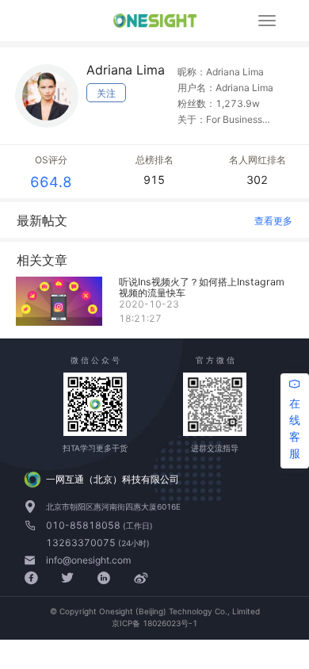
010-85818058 (84, 525)
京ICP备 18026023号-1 (154, 623)
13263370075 (82, 543)
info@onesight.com (88, 560)
